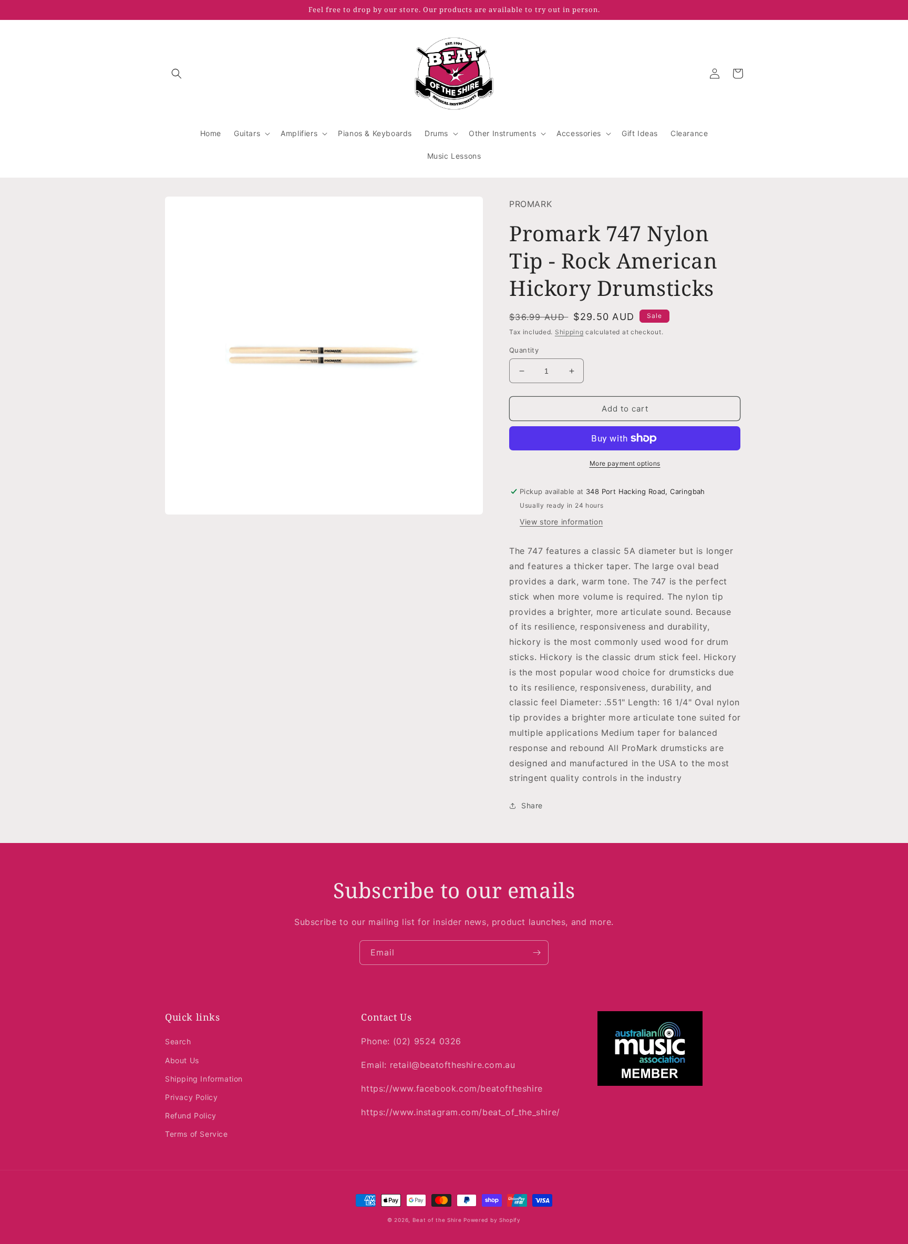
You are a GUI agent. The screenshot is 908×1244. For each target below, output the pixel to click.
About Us (182, 1060)
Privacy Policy (191, 1097)
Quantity (524, 350)
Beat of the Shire (437, 1220)
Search (178, 1041)
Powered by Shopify (492, 1220)
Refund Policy (190, 1115)
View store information (561, 521)
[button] (176, 73)
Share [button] (532, 805)
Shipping (569, 332)
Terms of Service (196, 1133)
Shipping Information (204, 1078)
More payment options (625, 463)
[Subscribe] (536, 952)
